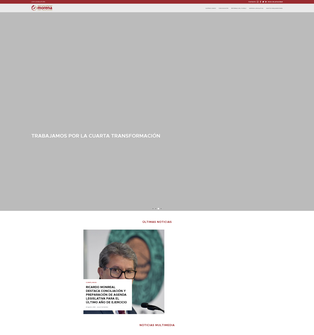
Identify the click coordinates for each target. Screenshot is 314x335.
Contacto (252, 1)
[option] (157, 110)
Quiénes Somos (211, 8)
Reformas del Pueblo (238, 8)
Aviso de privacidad (275, 1)
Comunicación (223, 8)
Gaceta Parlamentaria (274, 8)
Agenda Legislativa (256, 8)
